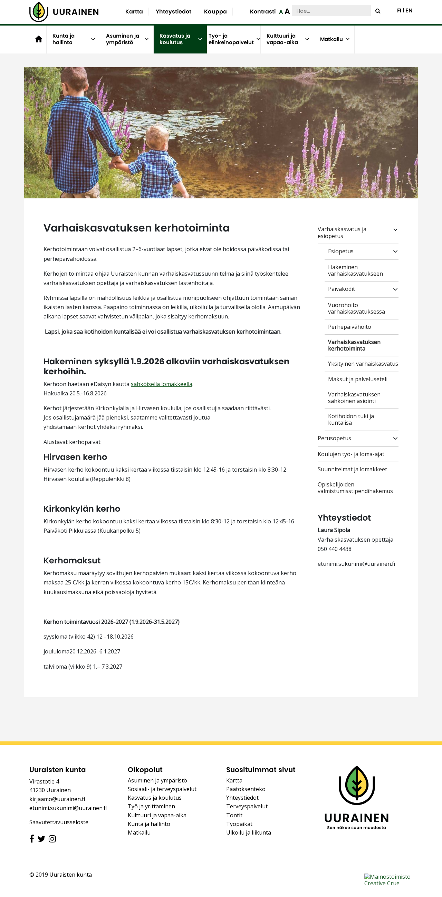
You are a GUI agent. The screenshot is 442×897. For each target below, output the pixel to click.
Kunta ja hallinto (63, 39)
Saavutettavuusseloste (58, 822)
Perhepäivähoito (349, 327)
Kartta (134, 12)
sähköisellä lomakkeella (161, 384)
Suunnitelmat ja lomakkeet (352, 469)
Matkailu (331, 39)
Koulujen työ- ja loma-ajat (351, 454)
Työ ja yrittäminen (151, 806)
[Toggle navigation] (327, 506)
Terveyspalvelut (247, 806)
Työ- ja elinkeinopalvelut (231, 39)
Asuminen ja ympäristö (122, 39)
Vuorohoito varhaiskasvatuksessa (356, 308)
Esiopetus (341, 251)
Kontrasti (263, 12)
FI (399, 10)
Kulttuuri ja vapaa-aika (282, 39)
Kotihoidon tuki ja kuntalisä (351, 419)
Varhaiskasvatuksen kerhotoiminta (354, 345)
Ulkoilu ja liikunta (248, 832)
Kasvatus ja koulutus (175, 39)
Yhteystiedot (173, 12)
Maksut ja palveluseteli (357, 379)
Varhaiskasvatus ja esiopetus (342, 232)
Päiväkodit (341, 289)
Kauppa (215, 12)
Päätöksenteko (246, 789)
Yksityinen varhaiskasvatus (363, 364)
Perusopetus (334, 438)
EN (409, 10)
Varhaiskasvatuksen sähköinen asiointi (354, 397)
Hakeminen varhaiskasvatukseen (355, 270)
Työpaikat (239, 824)
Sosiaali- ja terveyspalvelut (162, 789)
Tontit (234, 815)
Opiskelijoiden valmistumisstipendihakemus (355, 487)
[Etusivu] (63, 12)
